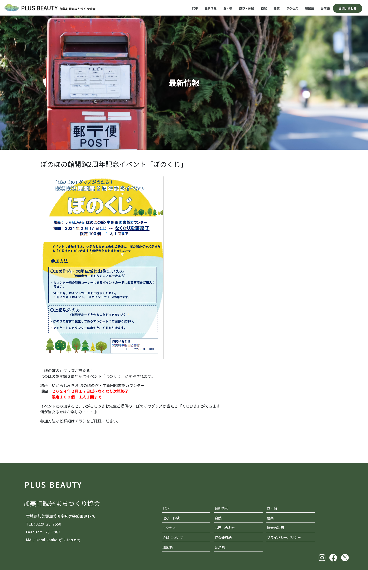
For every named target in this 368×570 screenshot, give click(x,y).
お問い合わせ (347, 8)
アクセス (292, 8)
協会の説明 (275, 527)
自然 (264, 8)
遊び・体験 (246, 8)
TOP (195, 8)
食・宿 (227, 8)
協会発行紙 (223, 537)
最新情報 (211, 8)
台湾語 (325, 8)
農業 (277, 8)
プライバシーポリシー (284, 537)
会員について (172, 537)
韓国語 (309, 8)
